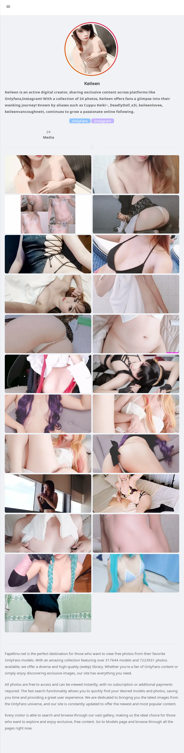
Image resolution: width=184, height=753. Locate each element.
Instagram (102, 120)
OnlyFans (80, 120)
